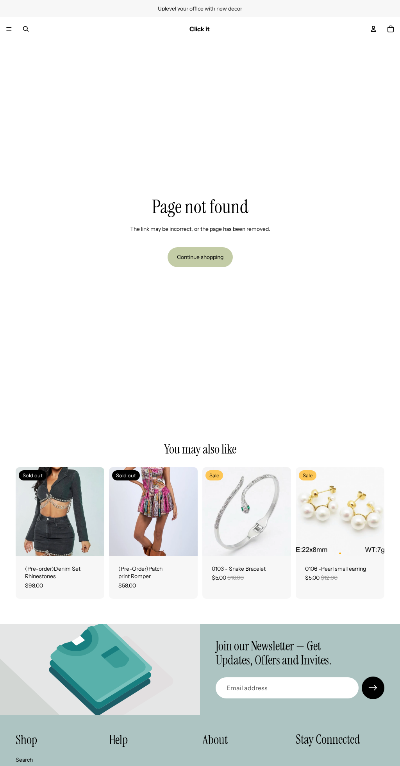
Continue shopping (200, 257)
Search (24, 759)
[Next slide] (282, 511)
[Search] (25, 28)
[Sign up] (373, 688)
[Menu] (9, 29)
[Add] (279, 544)
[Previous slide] (211, 511)
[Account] (373, 28)
